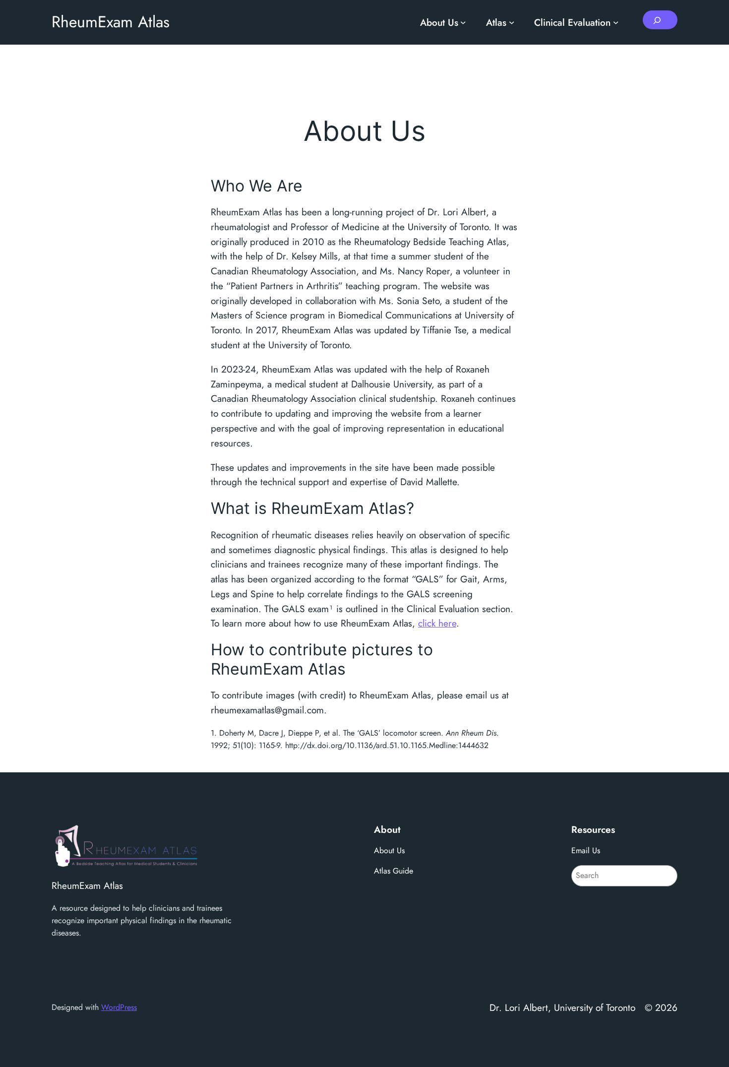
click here (437, 623)
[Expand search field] (660, 19)
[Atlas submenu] (512, 22)
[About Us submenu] (463, 22)
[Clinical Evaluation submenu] (616, 22)
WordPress (119, 1007)
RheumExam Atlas (111, 21)
